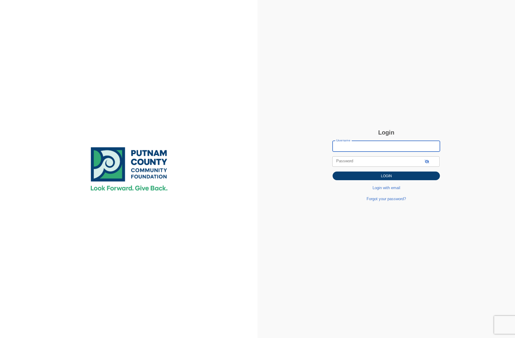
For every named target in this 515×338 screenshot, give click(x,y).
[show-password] (427, 161)
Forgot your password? (386, 199)
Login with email (386, 188)
